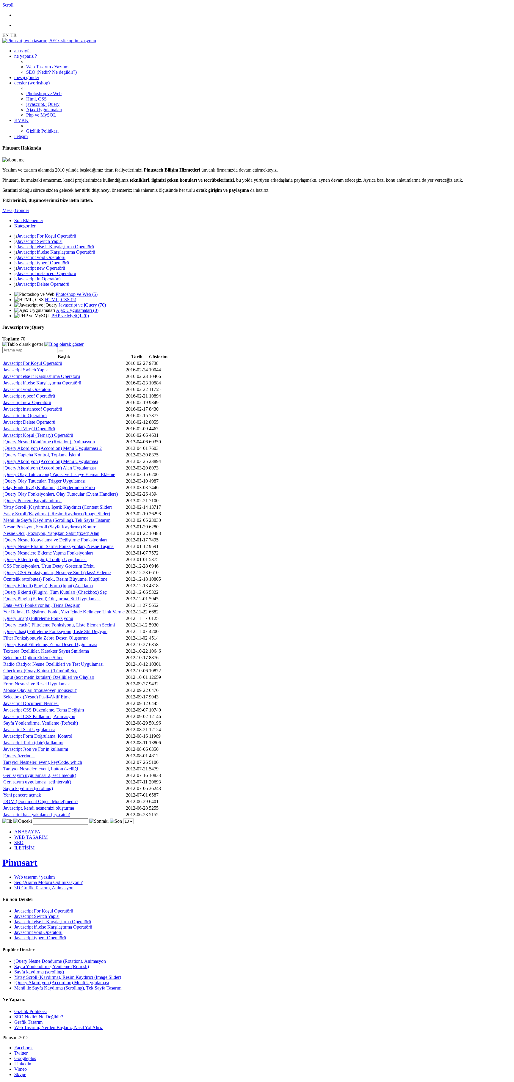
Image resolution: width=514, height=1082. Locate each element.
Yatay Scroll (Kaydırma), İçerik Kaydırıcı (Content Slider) (57, 507)
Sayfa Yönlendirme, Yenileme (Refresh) (40, 722)
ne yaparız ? (25, 56)
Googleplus (25, 1058)
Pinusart (19, 862)
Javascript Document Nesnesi (31, 703)
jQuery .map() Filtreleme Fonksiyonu (38, 618)
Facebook (23, 1047)
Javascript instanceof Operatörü (46, 273)
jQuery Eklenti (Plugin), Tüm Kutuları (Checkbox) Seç (55, 592)
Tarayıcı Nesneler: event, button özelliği (40, 768)
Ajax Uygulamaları (44, 109)
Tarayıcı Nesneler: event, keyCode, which (42, 762)
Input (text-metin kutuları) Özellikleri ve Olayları (48, 677)
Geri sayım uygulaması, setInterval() (37, 781)
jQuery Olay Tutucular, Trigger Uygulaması (44, 480)
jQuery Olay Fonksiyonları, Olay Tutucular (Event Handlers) (60, 494)
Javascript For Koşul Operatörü (46, 235)
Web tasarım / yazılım (34, 877)
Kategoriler (24, 225)
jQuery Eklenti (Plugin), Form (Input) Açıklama (48, 585)
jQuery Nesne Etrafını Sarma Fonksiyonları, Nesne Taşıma (58, 546)
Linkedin (22, 1063)
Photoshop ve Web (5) (77, 294)
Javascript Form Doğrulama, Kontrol (37, 736)
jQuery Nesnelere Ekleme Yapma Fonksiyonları (48, 552)
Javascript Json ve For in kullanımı (35, 749)
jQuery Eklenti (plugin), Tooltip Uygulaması (45, 559)
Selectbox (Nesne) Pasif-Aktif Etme (36, 696)
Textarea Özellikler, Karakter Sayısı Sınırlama (46, 651)
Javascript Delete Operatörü (43, 284)
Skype (20, 1074)
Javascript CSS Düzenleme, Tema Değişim (43, 709)
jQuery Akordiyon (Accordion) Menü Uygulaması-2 (52, 448)
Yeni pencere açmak (22, 794)
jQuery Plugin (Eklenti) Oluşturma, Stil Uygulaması (52, 598)
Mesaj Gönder (15, 210)
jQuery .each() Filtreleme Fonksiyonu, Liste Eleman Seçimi (59, 624)
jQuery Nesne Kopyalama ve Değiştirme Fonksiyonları (55, 539)
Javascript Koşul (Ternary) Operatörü (38, 435)
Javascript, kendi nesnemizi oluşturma (38, 808)
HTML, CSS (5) (60, 299)
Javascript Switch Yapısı (39, 241)
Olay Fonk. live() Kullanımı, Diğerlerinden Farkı (49, 487)
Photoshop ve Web (44, 93)
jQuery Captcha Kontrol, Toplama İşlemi (41, 454)
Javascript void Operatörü (41, 257)
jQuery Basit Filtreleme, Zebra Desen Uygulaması (50, 644)
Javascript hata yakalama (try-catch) (36, 814)
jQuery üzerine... (19, 755)
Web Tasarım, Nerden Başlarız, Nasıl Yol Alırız (58, 1027)
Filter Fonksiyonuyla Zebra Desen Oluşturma (45, 637)
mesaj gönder (26, 77)
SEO (18, 842)
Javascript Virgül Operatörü (29, 428)
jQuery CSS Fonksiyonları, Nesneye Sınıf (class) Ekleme (57, 572)
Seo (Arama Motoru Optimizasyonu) (48, 882)
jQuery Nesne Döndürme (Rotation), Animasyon (49, 441)
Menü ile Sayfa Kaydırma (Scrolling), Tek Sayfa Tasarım (56, 520)
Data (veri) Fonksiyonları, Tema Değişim (41, 605)
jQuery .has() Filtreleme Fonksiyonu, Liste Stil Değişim (55, 631)
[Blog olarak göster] (64, 344)
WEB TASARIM (31, 837)
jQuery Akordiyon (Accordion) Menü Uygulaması (50, 461)
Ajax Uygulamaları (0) (77, 310)
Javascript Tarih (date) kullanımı (33, 742)
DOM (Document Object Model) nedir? (40, 801)
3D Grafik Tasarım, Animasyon (43, 887)
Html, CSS (36, 98)
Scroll (7, 4)
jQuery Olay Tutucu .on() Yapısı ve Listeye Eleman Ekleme (59, 474)
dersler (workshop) (32, 82)
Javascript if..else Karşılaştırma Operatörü (56, 252)
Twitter (21, 1053)
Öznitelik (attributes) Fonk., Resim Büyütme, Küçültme (55, 579)
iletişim (21, 136)
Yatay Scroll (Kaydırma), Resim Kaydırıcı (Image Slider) (56, 513)
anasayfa (22, 50)
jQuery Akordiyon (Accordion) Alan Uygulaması (49, 467)
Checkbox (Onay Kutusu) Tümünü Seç (40, 670)
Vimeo (20, 1069)
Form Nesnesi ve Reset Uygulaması (36, 683)
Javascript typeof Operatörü (43, 262)
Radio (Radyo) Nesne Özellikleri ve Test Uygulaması (53, 664)
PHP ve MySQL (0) (70, 315)
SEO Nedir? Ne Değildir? (38, 1016)
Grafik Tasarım (28, 1022)
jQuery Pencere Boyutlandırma (32, 500)
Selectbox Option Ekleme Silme (33, 657)
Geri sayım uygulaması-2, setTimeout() (39, 775)
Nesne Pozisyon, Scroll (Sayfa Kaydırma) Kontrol (50, 526)
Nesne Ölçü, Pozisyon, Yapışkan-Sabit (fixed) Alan (51, 533)
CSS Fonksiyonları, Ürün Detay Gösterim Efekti (49, 566)
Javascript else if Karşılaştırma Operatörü (55, 246)
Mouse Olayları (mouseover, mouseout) (40, 690)
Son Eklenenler (28, 220)
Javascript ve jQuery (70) (82, 304)
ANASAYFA (27, 831)
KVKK (21, 120)
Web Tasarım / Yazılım (47, 66)
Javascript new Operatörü (41, 268)
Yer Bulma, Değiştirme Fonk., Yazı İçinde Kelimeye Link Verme (64, 611)
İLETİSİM (24, 847)
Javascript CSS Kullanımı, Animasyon (39, 716)
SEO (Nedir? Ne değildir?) (51, 72)
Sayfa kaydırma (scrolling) (28, 788)
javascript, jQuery (42, 104)
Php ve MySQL (41, 114)
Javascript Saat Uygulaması (29, 729)
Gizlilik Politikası (42, 131)
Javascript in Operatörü (39, 278)
